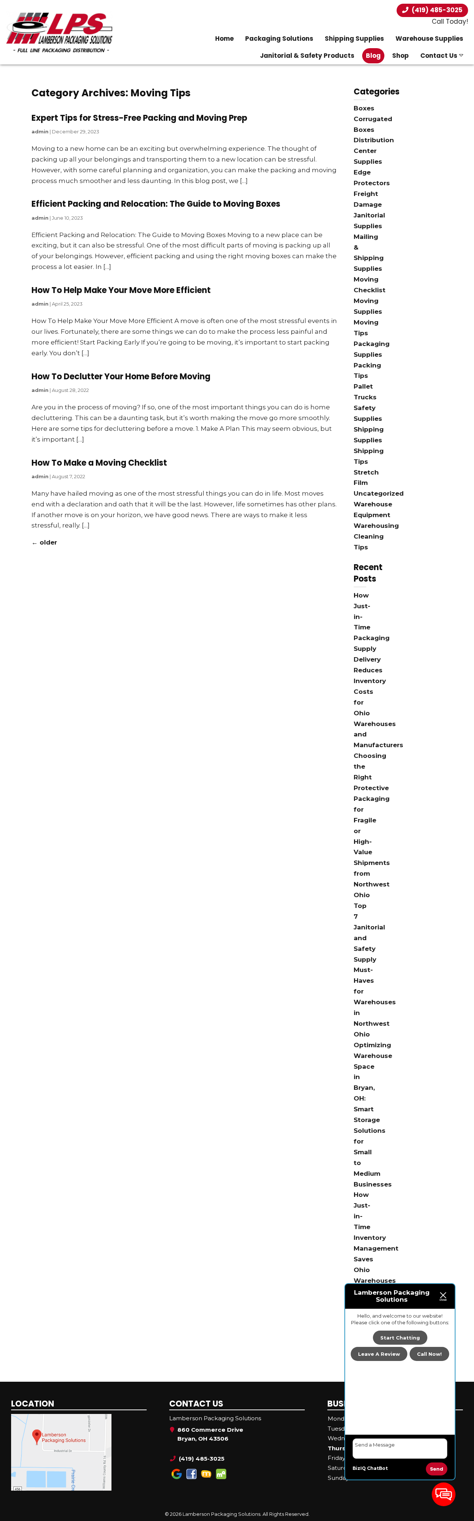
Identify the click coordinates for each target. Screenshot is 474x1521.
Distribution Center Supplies (374, 150)
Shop (400, 55)
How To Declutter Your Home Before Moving (120, 376)
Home (224, 38)
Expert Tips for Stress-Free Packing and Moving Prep (139, 118)
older (44, 542)
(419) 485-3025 (436, 10)
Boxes (364, 108)
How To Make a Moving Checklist (99, 463)
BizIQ (359, 1468)
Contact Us (438, 55)
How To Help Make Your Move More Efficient (121, 290)
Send (436, 1468)
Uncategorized (379, 493)
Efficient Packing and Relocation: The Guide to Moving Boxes (155, 204)
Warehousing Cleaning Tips (376, 536)
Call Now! (429, 1354)
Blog (373, 55)
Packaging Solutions (279, 38)
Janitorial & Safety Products (307, 55)
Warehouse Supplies (429, 38)
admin (40, 131)
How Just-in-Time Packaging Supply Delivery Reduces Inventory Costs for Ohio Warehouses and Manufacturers (378, 670)
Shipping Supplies (354, 38)
